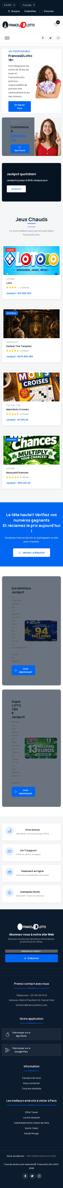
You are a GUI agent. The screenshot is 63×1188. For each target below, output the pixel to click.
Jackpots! (16, 188)
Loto (9, 283)
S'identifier (30, 11)
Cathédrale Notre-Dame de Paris (31, 1122)
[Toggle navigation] (7, 38)
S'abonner (33, 958)
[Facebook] (43, 38)
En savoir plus (20, 106)
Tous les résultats (31, 1088)
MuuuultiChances (17, 472)
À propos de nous (31, 1077)
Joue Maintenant (25, 670)
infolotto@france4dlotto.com (31, 1005)
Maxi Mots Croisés (17, 409)
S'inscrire (49, 11)
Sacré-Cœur (31, 1128)
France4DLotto (45, 1164)
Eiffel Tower (31, 1112)
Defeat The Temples (19, 346)
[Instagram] (58, 38)
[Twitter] (50, 38)
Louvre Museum (31, 1117)
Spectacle (20, 150)
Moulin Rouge (31, 1133)
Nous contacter (31, 1083)
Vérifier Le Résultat (33, 552)
